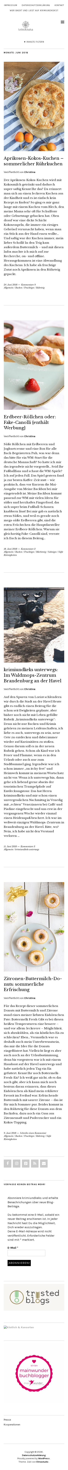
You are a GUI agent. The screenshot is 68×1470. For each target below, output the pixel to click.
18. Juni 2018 (10, 549)
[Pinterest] (25, 1164)
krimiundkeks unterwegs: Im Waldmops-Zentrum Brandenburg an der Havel (32, 675)
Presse (7, 1419)
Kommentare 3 (28, 846)
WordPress (44, 1458)
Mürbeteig (41, 552)
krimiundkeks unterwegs (27, 849)
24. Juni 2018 (10, 284)
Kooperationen (12, 1424)
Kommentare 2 (28, 549)
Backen (18, 287)
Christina (29, 172)
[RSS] (35, 1164)
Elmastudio (42, 1461)
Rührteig (40, 287)
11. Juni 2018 (10, 846)
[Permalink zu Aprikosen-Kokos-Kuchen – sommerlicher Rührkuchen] (34, 150)
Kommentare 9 (28, 284)
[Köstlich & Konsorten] (19, 1327)
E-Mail (13, 1247)
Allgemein (8, 287)
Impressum (10, 5)
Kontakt (59, 5)
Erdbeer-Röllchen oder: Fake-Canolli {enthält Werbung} (30, 422)
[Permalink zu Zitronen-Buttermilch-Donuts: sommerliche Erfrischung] (34, 970)
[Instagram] (16, 1164)
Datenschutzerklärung (36, 5)
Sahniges (52, 552)
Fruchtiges (29, 287)
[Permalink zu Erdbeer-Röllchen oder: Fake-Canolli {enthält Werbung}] (34, 408)
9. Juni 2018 (10, 1133)
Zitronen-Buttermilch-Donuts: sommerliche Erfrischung (33, 984)
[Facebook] (7, 1164)
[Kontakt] (44, 1164)
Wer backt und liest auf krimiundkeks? (34, 10)
